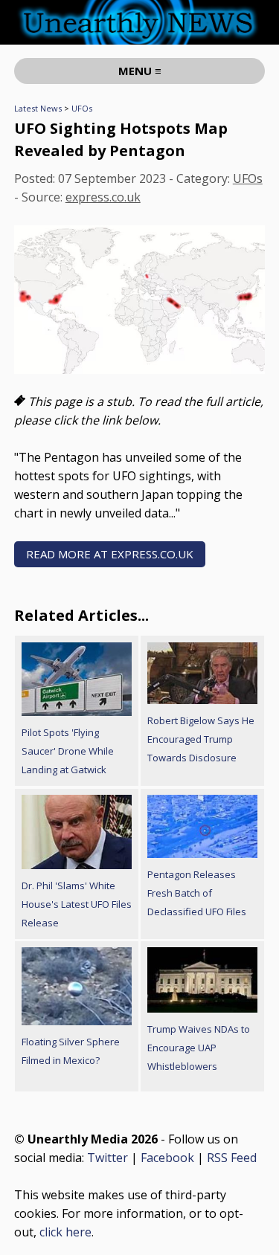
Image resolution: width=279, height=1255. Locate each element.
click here (65, 1232)
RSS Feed (232, 1157)
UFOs (81, 108)
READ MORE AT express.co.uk (109, 553)
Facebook (167, 1157)
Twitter (107, 1157)
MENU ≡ (139, 70)
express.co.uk (103, 197)
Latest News (38, 108)
